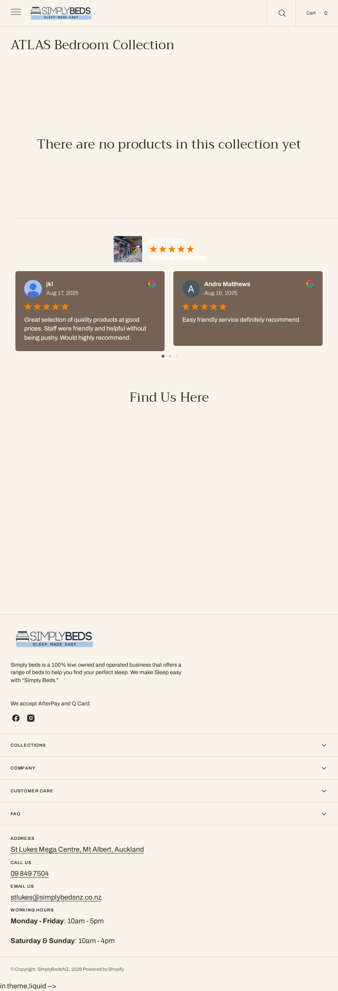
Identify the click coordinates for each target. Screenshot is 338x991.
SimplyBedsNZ (53, 969)
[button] (15, 13)
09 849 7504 (30, 873)
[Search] (281, 13)
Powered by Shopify (103, 969)
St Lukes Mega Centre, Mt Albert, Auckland (77, 849)
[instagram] (31, 718)
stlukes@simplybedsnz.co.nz (56, 897)
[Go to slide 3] (176, 356)
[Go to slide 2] (170, 356)
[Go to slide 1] (163, 356)
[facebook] (16, 718)
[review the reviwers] (152, 285)
